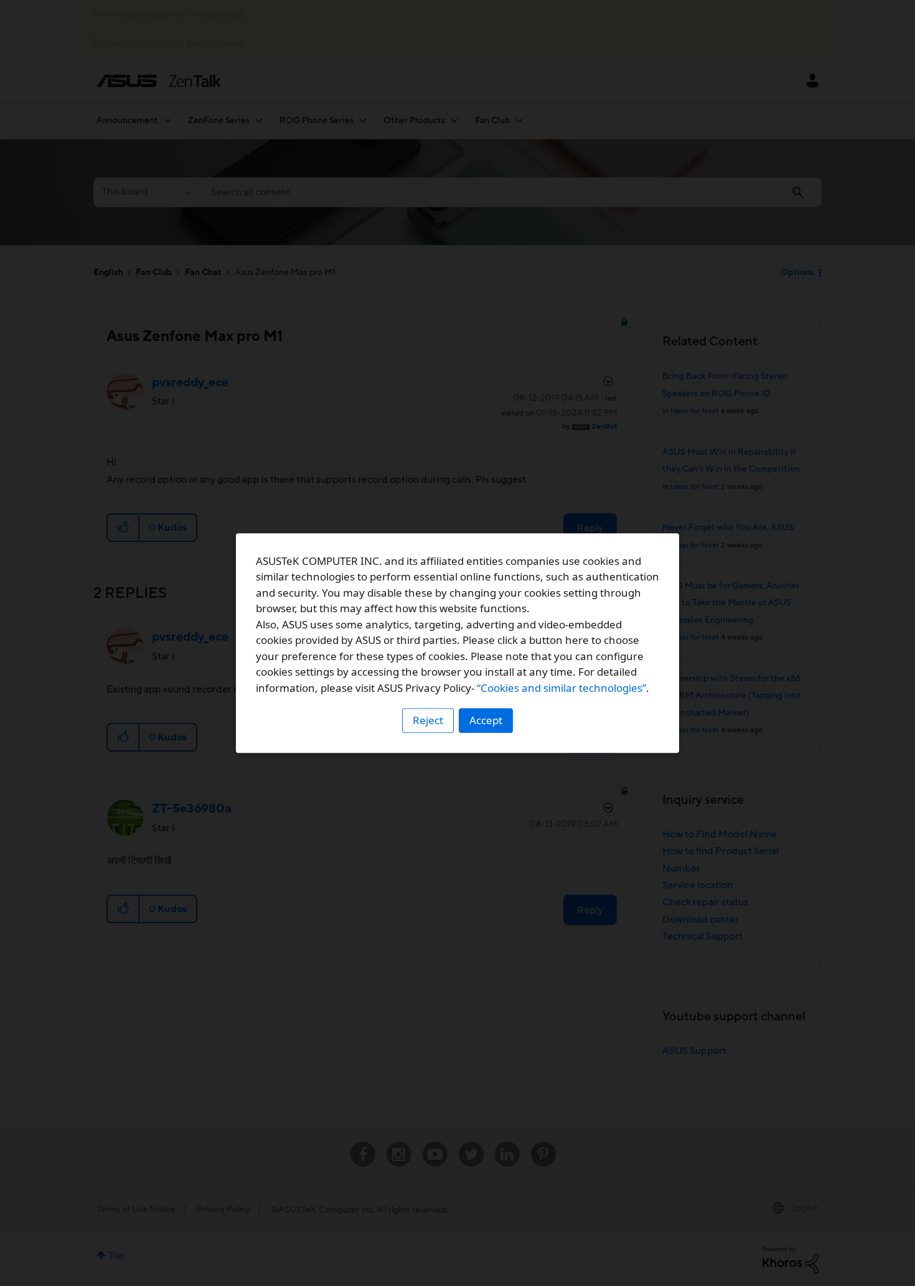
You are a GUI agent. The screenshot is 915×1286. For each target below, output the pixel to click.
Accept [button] (485, 720)
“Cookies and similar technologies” (561, 688)
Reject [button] (428, 720)
